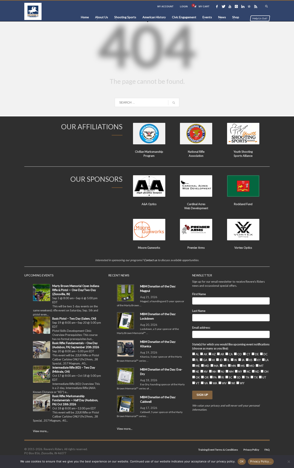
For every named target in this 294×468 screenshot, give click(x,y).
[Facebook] (217, 6)
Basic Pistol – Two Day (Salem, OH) (74, 318)
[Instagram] (236, 6)
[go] (173, 102)
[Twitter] (223, 6)
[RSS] (255, 6)
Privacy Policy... (261, 461)
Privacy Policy (251, 449)
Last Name (198, 311)
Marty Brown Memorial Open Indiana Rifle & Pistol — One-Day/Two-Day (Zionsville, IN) (75, 290)
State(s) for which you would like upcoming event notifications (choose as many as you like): (230, 346)
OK (242, 461)
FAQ (267, 449)
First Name (199, 294)
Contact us (150, 260)
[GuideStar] (249, 6)
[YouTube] (230, 6)
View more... (40, 431)
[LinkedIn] (243, 6)
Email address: (201, 327)
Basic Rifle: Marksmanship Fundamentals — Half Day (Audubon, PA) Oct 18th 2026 (75, 400)
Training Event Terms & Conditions (218, 449)
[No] (288, 461)
